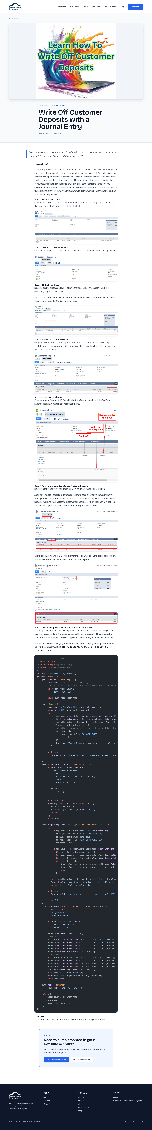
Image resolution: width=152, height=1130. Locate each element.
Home (45, 1097)
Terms (134, 1121)
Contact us (136, 6)
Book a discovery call (55, 1059)
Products (74, 6)
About (85, 6)
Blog (122, 6)
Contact (46, 1104)
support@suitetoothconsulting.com (127, 1100)
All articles (15, 18)
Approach (62, 6)
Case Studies (110, 6)
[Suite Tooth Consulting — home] (15, 6)
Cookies (141, 1121)
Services (96, 6)
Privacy (127, 1121)
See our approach (80, 1059)
